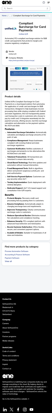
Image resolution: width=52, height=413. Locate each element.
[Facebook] (18, 410)
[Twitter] (11, 410)
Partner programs (9, 336)
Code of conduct (9, 351)
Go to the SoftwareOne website (14, 399)
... (10, 16)
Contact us (6, 369)
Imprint (5, 364)
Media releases (8, 341)
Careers (5, 323)
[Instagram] (24, 410)
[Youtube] (31, 410)
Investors (6, 332)
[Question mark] (43, 2)
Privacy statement (9, 360)
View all (8, 261)
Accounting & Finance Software (17, 255)
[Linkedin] (4, 410)
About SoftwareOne (10, 328)
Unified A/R (23, 34)
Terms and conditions (10, 356)
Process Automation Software (16, 251)
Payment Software (12, 258)
